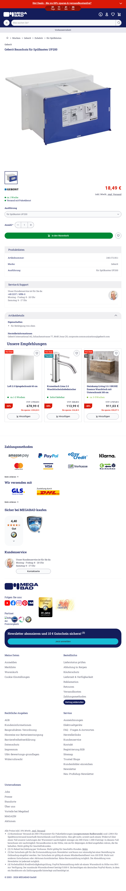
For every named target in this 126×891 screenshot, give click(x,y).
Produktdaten (16, 249)
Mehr (85, 849)
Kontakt (68, 744)
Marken (16, 38)
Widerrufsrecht (14, 759)
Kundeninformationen (18, 724)
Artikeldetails (16, 315)
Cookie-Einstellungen (17, 676)
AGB (7, 720)
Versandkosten (72, 691)
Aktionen (10, 821)
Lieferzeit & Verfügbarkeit (78, 676)
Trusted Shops (71, 759)
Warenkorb (11, 672)
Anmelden (11, 662)
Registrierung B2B (74, 749)
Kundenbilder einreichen (78, 764)
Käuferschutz (71, 672)
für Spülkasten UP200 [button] (17, 214)
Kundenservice (72, 739)
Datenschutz (12, 744)
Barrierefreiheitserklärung (20, 739)
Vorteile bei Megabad (17, 811)
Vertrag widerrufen (74, 702)
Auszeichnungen (73, 720)
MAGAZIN (10, 816)
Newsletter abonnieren (46, 633)
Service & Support (18, 284)
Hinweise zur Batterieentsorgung (24, 734)
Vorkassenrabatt (63, 30)
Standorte (10, 801)
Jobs (7, 791)
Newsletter (69, 769)
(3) (83, 632)
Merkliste (10, 667)
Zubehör (39, 38)
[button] (11, 189)
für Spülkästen (54, 38)
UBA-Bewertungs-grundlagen (22, 754)
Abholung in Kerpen (75, 667)
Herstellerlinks (72, 734)
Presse (8, 796)
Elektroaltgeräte (72, 724)
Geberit (27, 38)
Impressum (11, 749)
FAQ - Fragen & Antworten (78, 729)
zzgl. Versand (38, 830)
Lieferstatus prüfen (74, 662)
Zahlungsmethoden (74, 696)
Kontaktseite (33, 571)
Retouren (68, 686)
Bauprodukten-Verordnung (21, 729)
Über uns (10, 806)
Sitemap (68, 754)
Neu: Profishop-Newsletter (78, 773)
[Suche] (119, 23)
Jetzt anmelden (63, 641)
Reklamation (71, 681)
